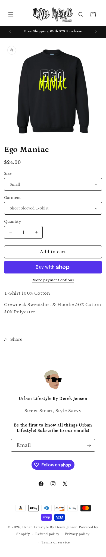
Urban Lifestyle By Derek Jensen (50, 527)
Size (8, 173)
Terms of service (56, 542)
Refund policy (47, 534)
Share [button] (16, 339)
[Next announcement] (96, 32)
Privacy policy (77, 534)
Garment (12, 197)
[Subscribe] (89, 445)
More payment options (53, 280)
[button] (11, 15)
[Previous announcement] (10, 32)
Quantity (12, 221)
